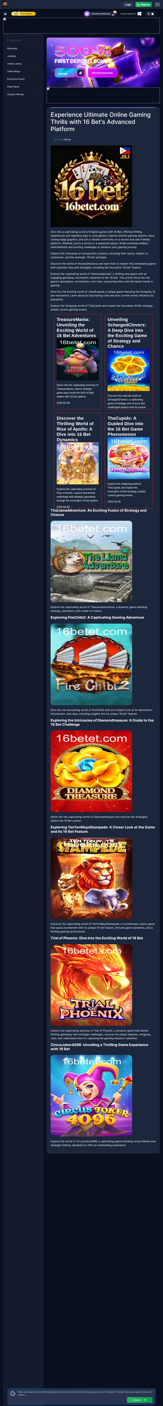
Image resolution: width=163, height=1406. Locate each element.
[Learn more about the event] (81, 25)
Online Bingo (13, 71)
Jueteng (11, 56)
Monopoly (12, 48)
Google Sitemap (15, 94)
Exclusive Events (16, 79)
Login (128, 4)
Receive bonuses (102, 72)
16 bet (57, 139)
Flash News (13, 86)
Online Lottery (14, 63)
